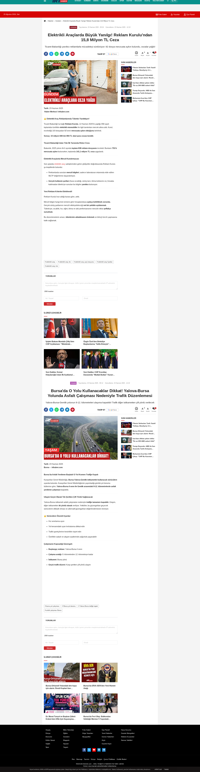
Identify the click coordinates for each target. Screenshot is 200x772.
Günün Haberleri (108, 737)
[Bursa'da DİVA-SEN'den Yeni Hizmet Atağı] (99, 672)
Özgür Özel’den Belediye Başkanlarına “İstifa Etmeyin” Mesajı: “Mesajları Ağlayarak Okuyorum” (96, 343)
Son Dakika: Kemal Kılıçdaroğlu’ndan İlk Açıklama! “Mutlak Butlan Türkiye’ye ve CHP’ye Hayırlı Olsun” (62, 373)
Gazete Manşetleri (127, 733)
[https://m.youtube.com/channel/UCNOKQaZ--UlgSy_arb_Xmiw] (94, 750)
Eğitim (65, 733)
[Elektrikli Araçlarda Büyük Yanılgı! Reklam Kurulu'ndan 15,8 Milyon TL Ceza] (81, 82)
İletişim (99, 759)
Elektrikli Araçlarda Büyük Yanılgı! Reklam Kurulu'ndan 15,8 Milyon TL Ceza (88, 21)
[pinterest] (72, 54)
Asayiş (48, 730)
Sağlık (48, 744)
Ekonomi (49, 737)
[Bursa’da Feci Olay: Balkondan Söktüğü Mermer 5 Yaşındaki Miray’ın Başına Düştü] (99, 703)
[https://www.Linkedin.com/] (99, 750)
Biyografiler (86, 737)
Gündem (58, 21)
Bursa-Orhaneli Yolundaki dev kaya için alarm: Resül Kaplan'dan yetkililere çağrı (61, 687)
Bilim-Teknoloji (68, 730)
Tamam (166, 769)
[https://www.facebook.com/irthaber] (84, 750)
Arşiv (103, 740)
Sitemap (79, 759)
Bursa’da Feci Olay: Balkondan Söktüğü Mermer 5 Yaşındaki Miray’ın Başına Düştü (97, 717)
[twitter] (51, 54)
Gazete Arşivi (106, 744)
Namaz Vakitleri (126, 740)
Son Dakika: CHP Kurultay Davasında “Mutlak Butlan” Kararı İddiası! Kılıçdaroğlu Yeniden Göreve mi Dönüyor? (99, 373)
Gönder (50, 304)
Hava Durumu (126, 730)
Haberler (50, 21)
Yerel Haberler (107, 733)
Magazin (66, 740)
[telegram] (62, 54)
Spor (47, 747)
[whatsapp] (57, 54)
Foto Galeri (86, 730)
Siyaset (66, 744)
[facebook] (46, 54)
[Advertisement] (32, 42)
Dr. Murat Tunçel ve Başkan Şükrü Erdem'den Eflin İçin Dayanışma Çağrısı (60, 717)
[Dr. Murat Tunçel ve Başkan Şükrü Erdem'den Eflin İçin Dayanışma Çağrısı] (62, 703)
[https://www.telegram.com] (104, 750)
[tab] (50, 276)
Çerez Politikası (109, 759)
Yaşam (65, 747)
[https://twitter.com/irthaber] (89, 750)
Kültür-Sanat (50, 740)
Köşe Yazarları (87, 733)
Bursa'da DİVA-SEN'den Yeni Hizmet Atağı (99, 687)
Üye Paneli (190, 14)
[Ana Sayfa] (45, 21)
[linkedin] (67, 54)
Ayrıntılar (158, 769)
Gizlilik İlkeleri (122, 759)
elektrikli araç (60, 164)
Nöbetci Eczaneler (127, 737)
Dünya (48, 733)
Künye (93, 759)
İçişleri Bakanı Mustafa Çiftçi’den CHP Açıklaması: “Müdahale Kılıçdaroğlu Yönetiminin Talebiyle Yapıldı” (61, 343)
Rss (73, 759)
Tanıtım (86, 759)
